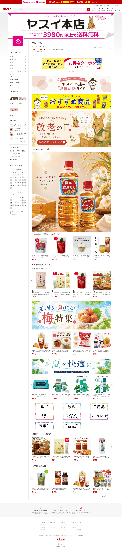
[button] (116, 6)
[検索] (88, 9)
